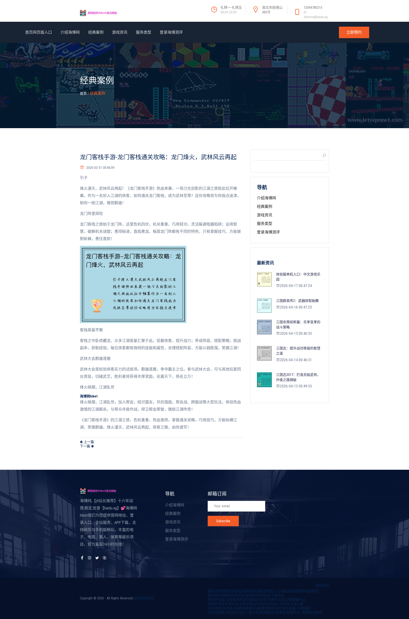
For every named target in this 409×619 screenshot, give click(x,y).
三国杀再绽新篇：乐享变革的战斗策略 (298, 324)
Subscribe (223, 521)
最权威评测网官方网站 (225, 591)
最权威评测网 (144, 598)
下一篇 (85, 446)
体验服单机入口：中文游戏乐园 (298, 276)
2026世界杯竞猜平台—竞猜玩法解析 (296, 612)
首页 (83, 93)
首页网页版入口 (38, 32)
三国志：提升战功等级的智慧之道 (298, 350)
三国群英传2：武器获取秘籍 (297, 301)
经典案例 (96, 32)
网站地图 (322, 585)
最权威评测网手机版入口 (261, 591)
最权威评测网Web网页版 (226, 595)
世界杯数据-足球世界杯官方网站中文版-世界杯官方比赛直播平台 (256, 600)
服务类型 (143, 32)
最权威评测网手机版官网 (299, 591)
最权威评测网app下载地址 (264, 595)
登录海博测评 (171, 32)
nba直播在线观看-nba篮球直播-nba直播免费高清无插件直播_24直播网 (259, 608)
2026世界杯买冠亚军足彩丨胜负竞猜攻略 (238, 612)
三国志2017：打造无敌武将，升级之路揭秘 (298, 377)
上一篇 (88, 442)
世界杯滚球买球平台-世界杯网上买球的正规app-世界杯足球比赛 (255, 604)
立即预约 (354, 32)
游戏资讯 (119, 32)
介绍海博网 (70, 32)
